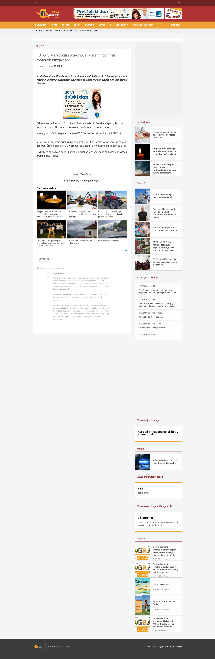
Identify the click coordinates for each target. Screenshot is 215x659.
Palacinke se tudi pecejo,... (151, 317)
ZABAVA (97, 31)
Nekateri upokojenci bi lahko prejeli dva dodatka (165, 228)
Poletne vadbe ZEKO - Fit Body (165, 602)
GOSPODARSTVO (70, 31)
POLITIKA (57, 31)
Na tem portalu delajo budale (152, 328)
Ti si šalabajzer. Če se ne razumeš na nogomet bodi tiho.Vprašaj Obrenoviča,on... (158, 291)
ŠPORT (77, 25)
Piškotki (167, 647)
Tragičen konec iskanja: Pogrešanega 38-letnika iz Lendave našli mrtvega (164, 151)
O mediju (146, 647)
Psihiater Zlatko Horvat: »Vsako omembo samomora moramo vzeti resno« (165, 213)
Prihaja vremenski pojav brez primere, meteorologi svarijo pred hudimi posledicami (164, 168)
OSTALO (102, 25)
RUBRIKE (65, 25)
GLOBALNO (47, 31)
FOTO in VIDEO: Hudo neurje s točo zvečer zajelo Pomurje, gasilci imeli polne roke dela (163, 246)
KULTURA (82, 31)
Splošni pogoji (157, 647)
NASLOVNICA (40, 25)
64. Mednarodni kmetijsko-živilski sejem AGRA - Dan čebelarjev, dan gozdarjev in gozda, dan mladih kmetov (164, 551)
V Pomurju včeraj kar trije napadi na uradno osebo (165, 461)
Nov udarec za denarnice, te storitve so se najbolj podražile (165, 135)
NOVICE (54, 25)
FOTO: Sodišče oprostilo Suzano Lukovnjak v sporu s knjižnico (165, 262)
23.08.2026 (175, 25)
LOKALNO (38, 31)
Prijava (37, 3)
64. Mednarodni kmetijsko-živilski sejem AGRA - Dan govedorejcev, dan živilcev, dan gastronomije (165, 568)
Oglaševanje (177, 647)
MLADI (89, 31)
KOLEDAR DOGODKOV (119, 25)
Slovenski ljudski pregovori (150, 420)
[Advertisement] (158, 63)
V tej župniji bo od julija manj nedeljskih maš (164, 196)
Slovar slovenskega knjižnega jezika (155, 506)
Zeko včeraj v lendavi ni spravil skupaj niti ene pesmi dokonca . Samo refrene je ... (157, 304)
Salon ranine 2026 (161, 584)
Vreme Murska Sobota (143, 25)
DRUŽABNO (89, 25)
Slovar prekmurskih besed (150, 477)
